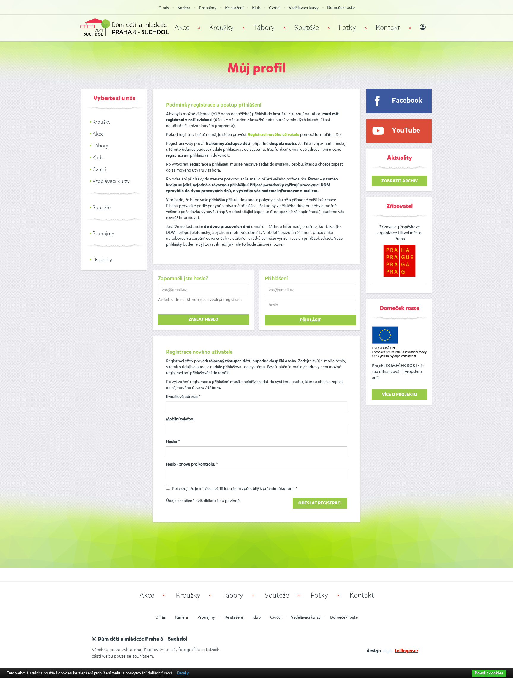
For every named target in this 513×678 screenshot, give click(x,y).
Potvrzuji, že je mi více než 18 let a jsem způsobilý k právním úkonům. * (234, 488)
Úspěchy (102, 259)
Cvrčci (274, 8)
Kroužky (221, 27)
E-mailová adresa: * (183, 396)
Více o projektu (399, 395)
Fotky (347, 27)
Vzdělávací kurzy (304, 8)
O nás (164, 8)
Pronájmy (207, 8)
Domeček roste (341, 7)
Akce (181, 27)
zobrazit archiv (399, 181)
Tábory (264, 27)
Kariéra (184, 8)
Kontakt (388, 27)
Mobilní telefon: (180, 419)
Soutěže (306, 27)
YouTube (406, 130)
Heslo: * (173, 441)
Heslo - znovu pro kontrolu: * (192, 464)
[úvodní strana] (124, 28)
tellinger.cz (406, 651)
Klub (256, 8)
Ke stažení (234, 8)
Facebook (407, 100)
